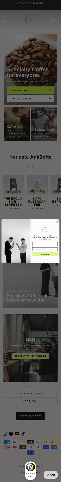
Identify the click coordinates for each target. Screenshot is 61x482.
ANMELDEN (45, 254)
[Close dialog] (57, 221)
